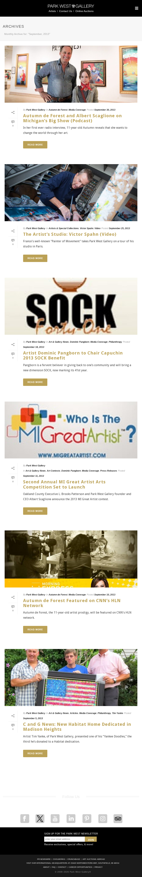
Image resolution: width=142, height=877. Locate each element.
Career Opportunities (80, 867)
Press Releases (108, 471)
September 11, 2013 (33, 476)
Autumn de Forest (58, 110)
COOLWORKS (59, 859)
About (46, 867)
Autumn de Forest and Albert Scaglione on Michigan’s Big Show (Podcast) (72, 118)
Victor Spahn (86, 228)
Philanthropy (115, 342)
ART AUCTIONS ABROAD (93, 859)
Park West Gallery (35, 110)
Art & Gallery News (59, 342)
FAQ (53, 867)
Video (97, 228)
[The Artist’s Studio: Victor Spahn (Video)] (71, 192)
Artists (52, 11)
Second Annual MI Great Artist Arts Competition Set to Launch (64, 484)
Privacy (98, 867)
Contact (62, 867)
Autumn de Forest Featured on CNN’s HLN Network (72, 603)
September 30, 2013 (104, 110)
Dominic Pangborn (79, 342)
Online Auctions (84, 11)
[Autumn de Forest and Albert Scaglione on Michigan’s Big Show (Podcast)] (71, 74)
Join (91, 840)
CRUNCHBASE (73, 859)
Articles (74, 713)
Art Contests (53, 471)
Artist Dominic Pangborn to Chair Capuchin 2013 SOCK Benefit (73, 355)
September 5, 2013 (33, 718)
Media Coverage (77, 110)
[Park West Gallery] (71, 7)
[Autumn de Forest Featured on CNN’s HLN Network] (71, 558)
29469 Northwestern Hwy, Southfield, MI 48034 (95, 863)
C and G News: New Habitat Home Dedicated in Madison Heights (77, 727)
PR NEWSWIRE (44, 859)
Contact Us (65, 11)
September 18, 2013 (33, 347)
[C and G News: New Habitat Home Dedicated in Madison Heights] (71, 677)
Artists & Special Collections (64, 228)
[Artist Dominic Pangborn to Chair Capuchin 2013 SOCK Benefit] (71, 306)
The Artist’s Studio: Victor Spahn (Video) (69, 234)
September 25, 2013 (119, 228)
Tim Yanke (117, 713)
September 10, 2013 (104, 594)
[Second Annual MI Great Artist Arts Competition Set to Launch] (71, 430)
